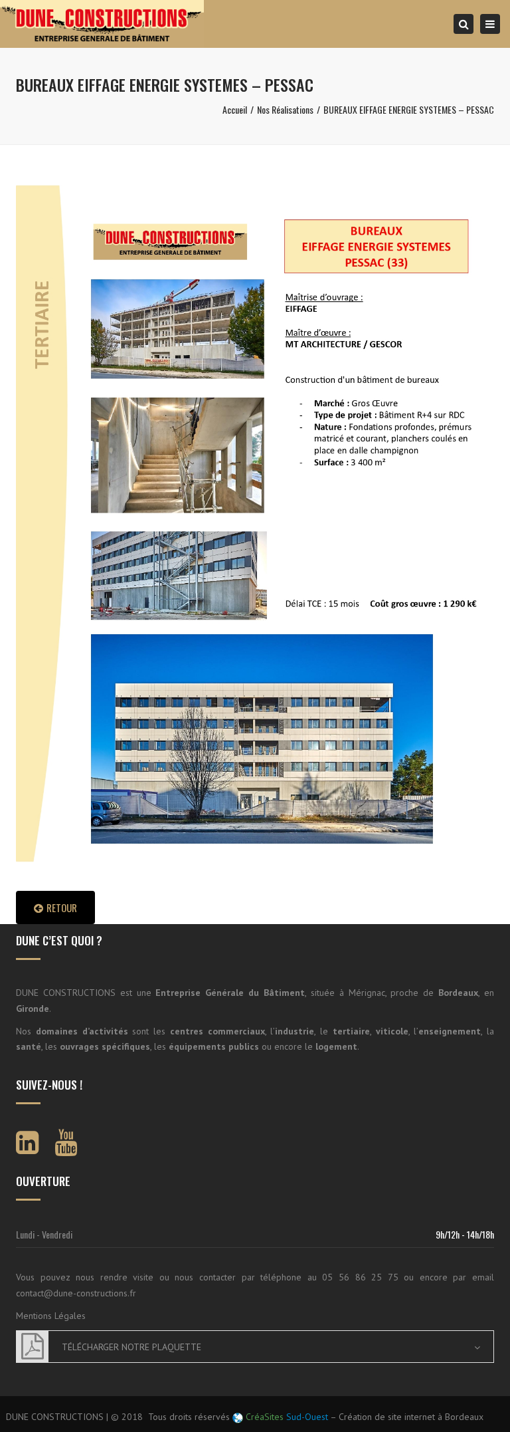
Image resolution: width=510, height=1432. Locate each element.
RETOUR (61, 907)
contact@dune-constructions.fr (76, 1293)
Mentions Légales (51, 1316)
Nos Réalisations (285, 109)
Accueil (234, 109)
